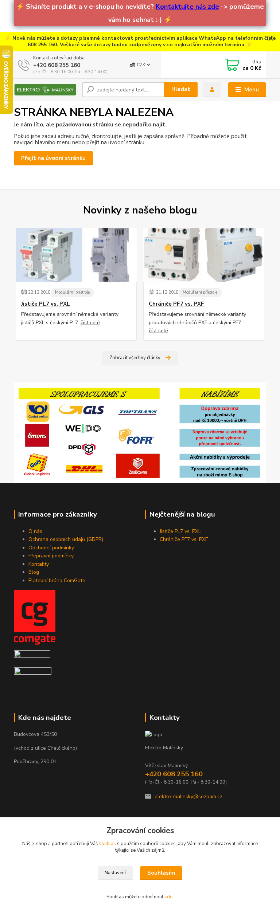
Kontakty (38, 564)
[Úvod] (45, 89)
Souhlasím (161, 872)
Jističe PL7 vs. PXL (45, 304)
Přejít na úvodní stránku (53, 158)
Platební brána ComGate (56, 580)
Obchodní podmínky (51, 547)
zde (168, 897)
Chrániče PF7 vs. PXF (176, 304)
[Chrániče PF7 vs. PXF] (203, 255)
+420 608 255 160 (56, 65)
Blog (33, 572)
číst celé (90, 322)
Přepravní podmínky (51, 555)
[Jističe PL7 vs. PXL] (76, 255)
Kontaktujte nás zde (187, 6)
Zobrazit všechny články (134, 357)
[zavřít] (271, 39)
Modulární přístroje (72, 292)
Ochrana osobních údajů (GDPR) (65, 539)
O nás (35, 531)
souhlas (107, 843)
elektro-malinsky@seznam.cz (188, 796)
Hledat (180, 89)
